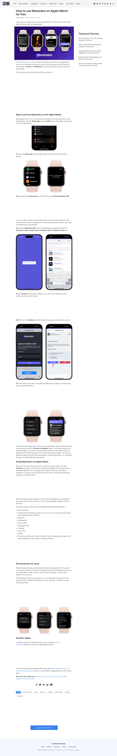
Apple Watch (27, 692)
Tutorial (20, 696)
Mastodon (58, 692)
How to (42, 692)
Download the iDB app (58, 743)
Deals (61, 4)
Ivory (64, 668)
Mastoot (24, 671)
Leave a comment (43, 728)
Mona (53, 668)
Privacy (64, 747)
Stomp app (31, 119)
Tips (14, 4)
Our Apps (53, 4)
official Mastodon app (26, 62)
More (78, 4)
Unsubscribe (72, 747)
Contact (49, 747)
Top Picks (70, 4)
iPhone (50, 692)
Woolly (39, 671)
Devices (44, 4)
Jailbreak (34, 4)
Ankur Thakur (20, 17)
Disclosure (57, 747)
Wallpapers (23, 4)
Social (67, 692)
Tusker (30, 671)
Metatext (59, 668)
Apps (35, 692)
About (43, 747)
